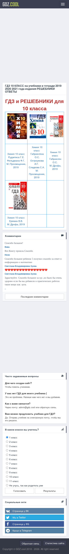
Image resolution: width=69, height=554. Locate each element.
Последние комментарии (34, 296)
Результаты (49, 490)
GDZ (11, 4)
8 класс (13, 468)
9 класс (13, 472)
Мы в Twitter (19, 517)
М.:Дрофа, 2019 (55, 167)
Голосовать (19, 490)
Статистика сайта (54, 543)
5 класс (13, 454)
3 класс (13, 446)
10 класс (14, 476)
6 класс (13, 459)
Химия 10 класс (55, 153)
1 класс (13, 437)
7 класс (13, 463)
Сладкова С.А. (37, 167)
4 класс (13, 450)
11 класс (14, 481)
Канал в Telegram (22, 530)
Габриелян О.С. (55, 160)
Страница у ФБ (21, 524)
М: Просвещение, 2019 (37, 174)
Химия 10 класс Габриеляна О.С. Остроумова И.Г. (37, 155)
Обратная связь (30, 543)
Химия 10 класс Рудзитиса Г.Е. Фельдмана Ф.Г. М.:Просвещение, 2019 (16, 160)
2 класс (13, 441)
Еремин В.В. (16, 221)
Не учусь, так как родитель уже (26, 485)
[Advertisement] (34, 45)
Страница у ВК (21, 511)
